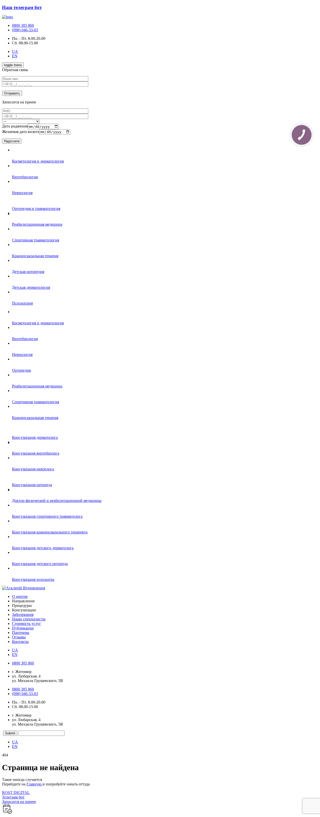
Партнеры (20, 632)
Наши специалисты (29, 619)
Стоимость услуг (26, 623)
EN (15, 56)
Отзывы (19, 637)
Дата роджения (15, 126)
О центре (20, 596)
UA (15, 51)
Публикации (23, 628)
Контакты (20, 641)
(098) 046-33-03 (25, 30)
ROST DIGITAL (16, 792)
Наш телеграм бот (22, 7)
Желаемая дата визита (20, 131)
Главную (34, 784)
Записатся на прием (19, 801)
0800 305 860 (23, 25)
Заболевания (23, 614)
